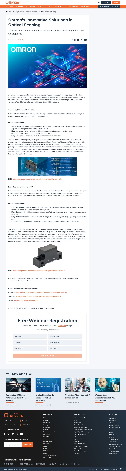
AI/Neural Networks (80, 418)
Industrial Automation (80, 434)
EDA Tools (46, 429)
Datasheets (60, 6)
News (111, 432)
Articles (9, 6)
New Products (113, 430)
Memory (45, 439)
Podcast (85, 6)
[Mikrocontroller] (70, 464)
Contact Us (26, 425)
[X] (8, 434)
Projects (111, 437)
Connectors (47, 422)
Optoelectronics (48, 441)
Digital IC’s (46, 427)
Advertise (25, 421)
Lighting (76, 441)
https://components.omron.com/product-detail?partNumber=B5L (37, 179)
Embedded (46, 434)
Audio (75, 420)
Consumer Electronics (80, 427)
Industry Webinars (13, 405)
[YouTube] (21, 434)
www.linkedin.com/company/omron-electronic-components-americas (41, 293)
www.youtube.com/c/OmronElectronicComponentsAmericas (38, 297)
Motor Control (78, 448)
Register (27, 445)
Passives (46, 443)
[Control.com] (26, 464)
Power (45, 448)
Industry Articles (114, 425)
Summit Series (113, 439)
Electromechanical (49, 432)
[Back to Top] (120, 469)
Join (116, 2)
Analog (45, 420)
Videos (49, 6)
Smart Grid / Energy (80, 451)
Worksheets (113, 453)
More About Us (11, 421)
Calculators (112, 418)
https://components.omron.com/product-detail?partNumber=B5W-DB (39, 271)
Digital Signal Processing (81, 432)
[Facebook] (4, 434)
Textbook (112, 449)
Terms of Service (104, 469)
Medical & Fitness (79, 443)
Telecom (76, 453)
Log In (106, 2)
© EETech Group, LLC (10, 469)
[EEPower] (40, 464)
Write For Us (10, 425)
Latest (45, 418)
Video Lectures (114, 451)
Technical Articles (114, 446)
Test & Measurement (49, 455)
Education (30, 6)
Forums (19, 6)
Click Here (62, 326)
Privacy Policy (93, 469)
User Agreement (114, 469)
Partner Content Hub (109, 6)
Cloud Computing (79, 425)
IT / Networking (78, 439)
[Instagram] (17, 434)
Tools (41, 6)
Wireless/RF (47, 458)
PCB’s (45, 446)
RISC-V (45, 451)
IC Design (46, 436)
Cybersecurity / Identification (83, 429)
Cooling (45, 425)
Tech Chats (113, 442)
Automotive (77, 422)
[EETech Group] (9, 464)
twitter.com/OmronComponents (26, 300)
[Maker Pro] (52, 464)
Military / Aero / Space (81, 446)
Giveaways (73, 6)
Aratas (22, 40)
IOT (75, 436)
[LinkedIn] (13, 434)
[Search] (99, 2)
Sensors (45, 453)
